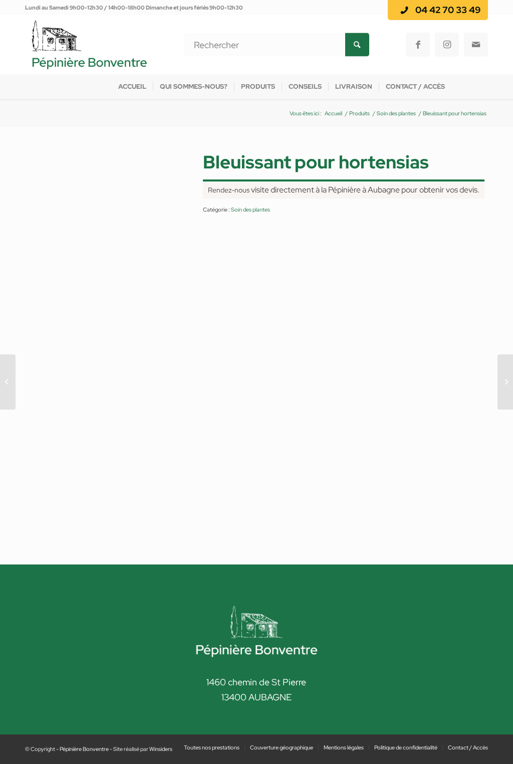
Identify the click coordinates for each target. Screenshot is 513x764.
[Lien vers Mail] (476, 45)
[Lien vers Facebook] (418, 45)
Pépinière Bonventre (84, 748)
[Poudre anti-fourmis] (8, 382)
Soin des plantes (250, 209)
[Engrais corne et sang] (505, 382)
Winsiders (160, 748)
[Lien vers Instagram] (447, 45)
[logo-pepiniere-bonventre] (89, 44)
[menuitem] (132, 86)
